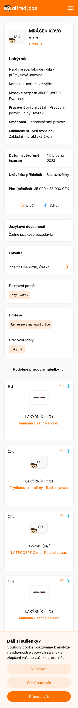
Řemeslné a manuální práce (30, 324)
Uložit (30, 205)
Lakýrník (17, 349)
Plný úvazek (19, 295)
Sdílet (53, 205)
